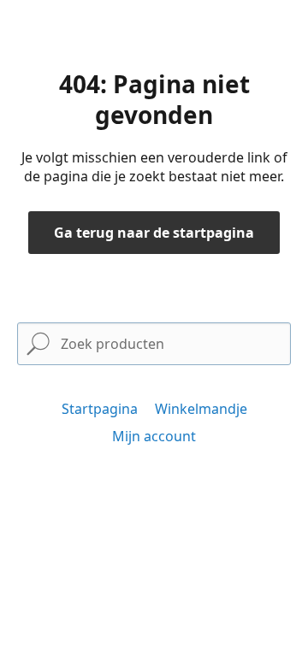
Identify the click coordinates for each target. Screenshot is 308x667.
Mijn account (154, 436)
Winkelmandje (201, 408)
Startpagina (100, 408)
